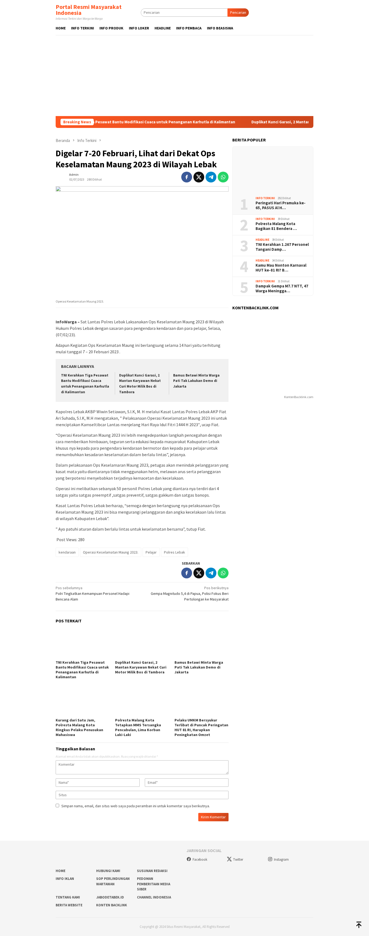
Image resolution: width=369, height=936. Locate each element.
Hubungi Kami (108, 871)
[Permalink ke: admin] (61, 176)
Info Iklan (65, 878)
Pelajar (151, 552)
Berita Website (69, 905)
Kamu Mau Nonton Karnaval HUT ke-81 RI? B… (281, 268)
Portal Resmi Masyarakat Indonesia (89, 9)
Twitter (238, 859)
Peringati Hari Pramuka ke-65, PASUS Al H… (281, 205)
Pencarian (238, 12)
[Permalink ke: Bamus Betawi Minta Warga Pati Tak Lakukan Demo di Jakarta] (202, 643)
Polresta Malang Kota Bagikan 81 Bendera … (276, 226)
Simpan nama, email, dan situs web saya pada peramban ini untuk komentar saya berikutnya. (135, 805)
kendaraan (67, 552)
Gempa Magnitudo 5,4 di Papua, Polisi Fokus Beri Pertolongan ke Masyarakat (190, 593)
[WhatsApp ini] (223, 177)
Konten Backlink (111, 905)
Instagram (281, 859)
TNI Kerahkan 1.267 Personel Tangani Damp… (282, 247)
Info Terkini (265, 198)
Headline (262, 240)
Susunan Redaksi (152, 871)
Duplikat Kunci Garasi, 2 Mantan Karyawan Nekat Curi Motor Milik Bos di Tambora (140, 667)
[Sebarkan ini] (186, 177)
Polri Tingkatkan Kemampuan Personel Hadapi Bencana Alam (92, 593)
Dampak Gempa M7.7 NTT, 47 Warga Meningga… (282, 288)
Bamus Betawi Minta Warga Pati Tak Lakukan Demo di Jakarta (196, 381)
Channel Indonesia (154, 897)
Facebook (200, 859)
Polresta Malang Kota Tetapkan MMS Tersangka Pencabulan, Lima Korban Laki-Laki (138, 727)
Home (60, 871)
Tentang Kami (68, 897)
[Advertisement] (184, 75)
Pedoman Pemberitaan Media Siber (153, 883)
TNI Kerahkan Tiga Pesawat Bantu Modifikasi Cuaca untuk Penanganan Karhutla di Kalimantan (128, 122)
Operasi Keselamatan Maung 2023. (110, 552)
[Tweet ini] (198, 177)
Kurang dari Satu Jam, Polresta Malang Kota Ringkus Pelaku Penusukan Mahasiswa (79, 727)
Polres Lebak (174, 552)
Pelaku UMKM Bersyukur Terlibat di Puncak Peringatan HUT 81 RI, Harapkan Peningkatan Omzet (201, 727)
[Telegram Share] (211, 177)
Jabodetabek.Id (110, 897)
